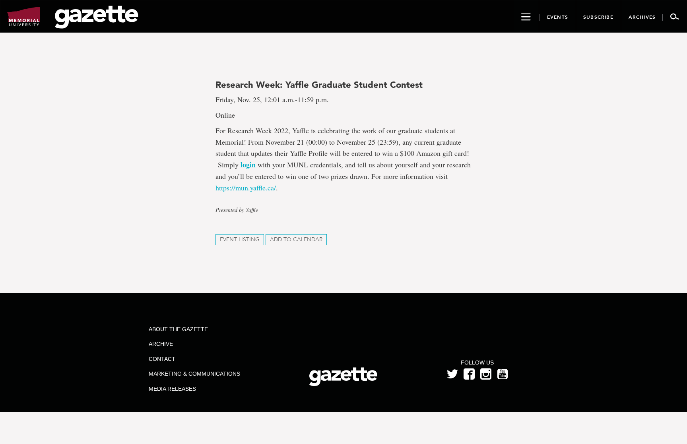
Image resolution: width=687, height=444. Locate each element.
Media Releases (172, 389)
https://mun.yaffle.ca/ (245, 187)
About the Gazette (178, 329)
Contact (162, 359)
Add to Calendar (296, 239)
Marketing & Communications (194, 373)
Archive (161, 344)
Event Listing (240, 239)
